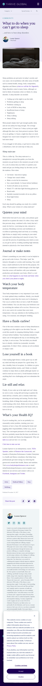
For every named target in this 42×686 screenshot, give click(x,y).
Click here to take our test (11, 444)
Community (8, 18)
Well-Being (7, 487)
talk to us (6, 440)
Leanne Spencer (15, 38)
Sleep (29, 482)
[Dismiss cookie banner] (34, 615)
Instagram (13, 473)
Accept (21, 671)
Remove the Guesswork (23, 451)
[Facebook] (23, 501)
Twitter (22, 473)
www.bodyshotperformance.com (17, 465)
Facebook (6, 473)
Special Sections (26, 11)
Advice (6, 482)
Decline (21, 677)
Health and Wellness (18, 482)
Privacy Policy (11, 646)
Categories (7, 11)
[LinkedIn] (34, 501)
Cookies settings (21, 665)
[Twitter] (28, 501)
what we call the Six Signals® (27, 86)
